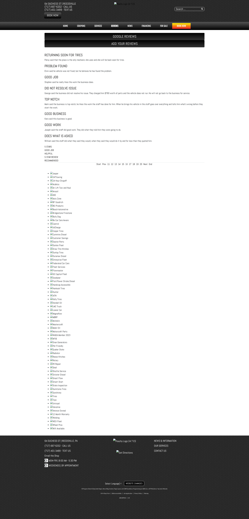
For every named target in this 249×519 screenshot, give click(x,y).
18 (134, 164)
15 (123, 164)
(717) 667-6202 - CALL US (58, 7)
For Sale (164, 26)
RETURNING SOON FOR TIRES (64, 55)
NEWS (130, 26)
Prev (104, 164)
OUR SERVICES (161, 445)
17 (130, 164)
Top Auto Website (162, 489)
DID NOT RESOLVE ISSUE (61, 88)
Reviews (114, 26)
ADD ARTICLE (122, 498)
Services (98, 26)
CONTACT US (160, 450)
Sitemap (146, 493)
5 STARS (48, 146)
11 (108, 164)
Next (145, 164)
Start (98, 164)
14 (119, 164)
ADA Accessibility (116, 493)
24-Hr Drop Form (105, 493)
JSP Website (152, 489)
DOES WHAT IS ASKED (59, 136)
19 (137, 164)
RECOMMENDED (51, 160)
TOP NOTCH (52, 99)
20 (141, 164)
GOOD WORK (53, 125)
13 (116, 164)
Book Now (52, 15)
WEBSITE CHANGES (134, 483)
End (150, 164)
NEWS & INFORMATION (165, 440)
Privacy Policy (138, 493)
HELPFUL (49, 153)
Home (65, 26)
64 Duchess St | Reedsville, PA (61, 440)
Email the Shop (52, 455)
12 (112, 164)
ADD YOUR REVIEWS (124, 43)
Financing (146, 26)
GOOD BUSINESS (55, 113)
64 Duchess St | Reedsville (60, 3)
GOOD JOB (51, 77)
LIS (129, 498)
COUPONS (81, 26)
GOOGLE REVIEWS (124, 36)
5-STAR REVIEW (51, 157)
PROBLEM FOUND (56, 66)
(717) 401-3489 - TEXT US (58, 10)
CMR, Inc (145, 489)
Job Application (127, 493)
